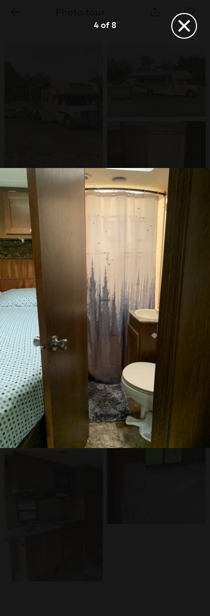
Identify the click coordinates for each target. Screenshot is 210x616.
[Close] (184, 26)
